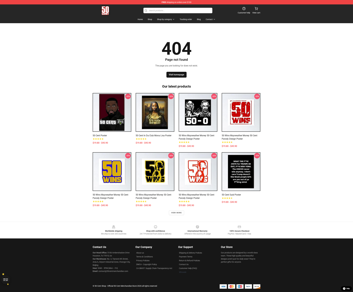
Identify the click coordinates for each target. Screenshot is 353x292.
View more (176, 213)
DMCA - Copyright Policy (146, 264)
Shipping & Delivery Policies (190, 253)
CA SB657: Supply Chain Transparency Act (154, 268)
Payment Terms (185, 257)
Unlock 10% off (5, 279)
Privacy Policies (142, 260)
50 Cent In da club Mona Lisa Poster (153, 135)
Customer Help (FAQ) (188, 268)
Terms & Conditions (144, 257)
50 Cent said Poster (231, 194)
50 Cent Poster (100, 135)
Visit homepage (176, 74)
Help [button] (348, 289)
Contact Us (183, 264)
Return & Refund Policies (189, 260)
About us (140, 253)
